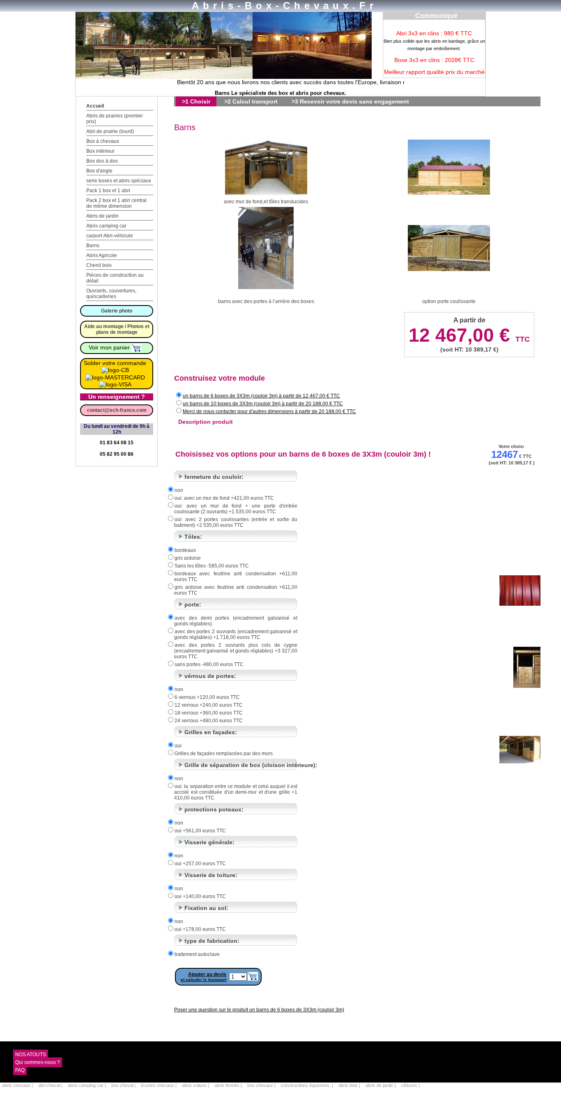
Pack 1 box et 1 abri (108, 190)
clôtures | (410, 1085)
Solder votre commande (115, 363)
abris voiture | (196, 1085)
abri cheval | (51, 1085)
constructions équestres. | (307, 1085)
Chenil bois (99, 265)
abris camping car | (87, 1085)
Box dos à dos (102, 161)
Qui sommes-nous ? (37, 1062)
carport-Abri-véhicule (109, 236)
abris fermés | (228, 1085)
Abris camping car (106, 226)
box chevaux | (262, 1085)
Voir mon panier (110, 347)
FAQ (20, 1070)
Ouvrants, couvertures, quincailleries (111, 293)
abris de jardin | (381, 1085)
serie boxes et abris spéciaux (118, 181)
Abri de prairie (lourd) (110, 131)
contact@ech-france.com (117, 410)
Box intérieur (100, 151)
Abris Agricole (101, 255)
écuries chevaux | (159, 1085)
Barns (92, 245)
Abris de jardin (102, 216)
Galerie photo (116, 311)
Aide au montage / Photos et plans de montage (116, 329)
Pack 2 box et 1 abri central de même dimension (116, 203)
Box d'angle (99, 171)
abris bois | (349, 1085)
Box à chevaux (102, 141)
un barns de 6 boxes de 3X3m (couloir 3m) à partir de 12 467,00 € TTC (261, 396)
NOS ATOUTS (30, 1054)
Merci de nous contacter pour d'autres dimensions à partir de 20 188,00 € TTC (269, 411)
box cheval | (124, 1085)
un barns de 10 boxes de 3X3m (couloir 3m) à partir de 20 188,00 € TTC (263, 404)
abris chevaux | (18, 1085)
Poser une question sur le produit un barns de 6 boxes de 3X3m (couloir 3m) (259, 1010)
